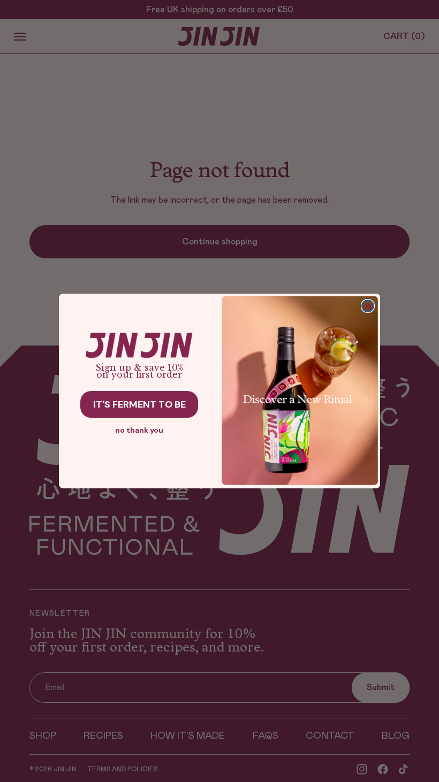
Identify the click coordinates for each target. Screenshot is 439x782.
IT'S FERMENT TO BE (139, 404)
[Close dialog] (368, 306)
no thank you (139, 430)
